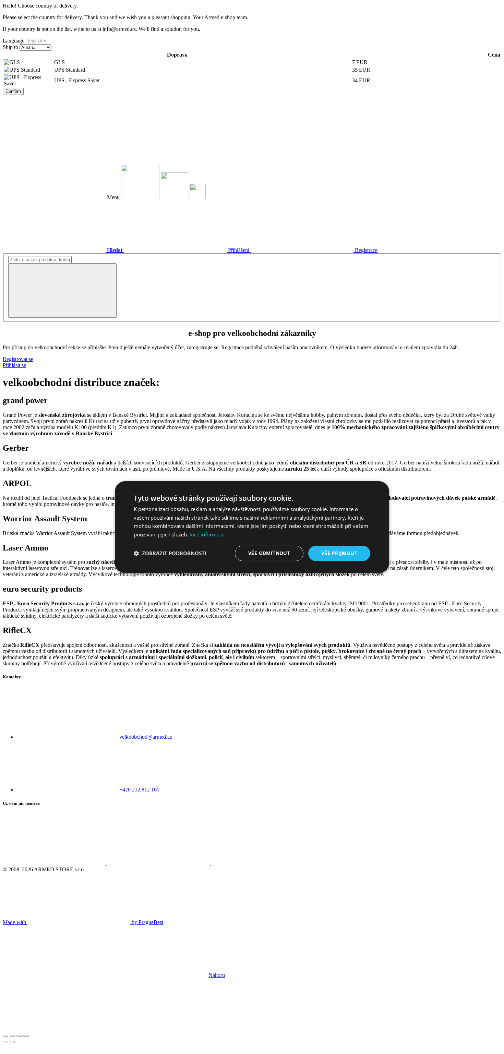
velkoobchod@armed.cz (145, 737)
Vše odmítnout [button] (269, 553)
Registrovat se (18, 359)
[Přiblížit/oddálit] (26, 1036)
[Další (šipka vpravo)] (12, 1042)
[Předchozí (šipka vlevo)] (5, 1042)
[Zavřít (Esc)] (5, 1036)
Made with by (83, 922)
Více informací (206, 534)
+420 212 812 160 (139, 789)
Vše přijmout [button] (339, 553)
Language (13, 41)
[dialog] (252, 527)
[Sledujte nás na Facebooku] (55, 863)
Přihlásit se (14, 365)
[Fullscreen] (19, 1036)
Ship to (10, 47)
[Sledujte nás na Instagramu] (159, 863)
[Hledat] (62, 290)
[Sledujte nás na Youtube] (262, 863)
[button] (170, 553)
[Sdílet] (12, 1036)
